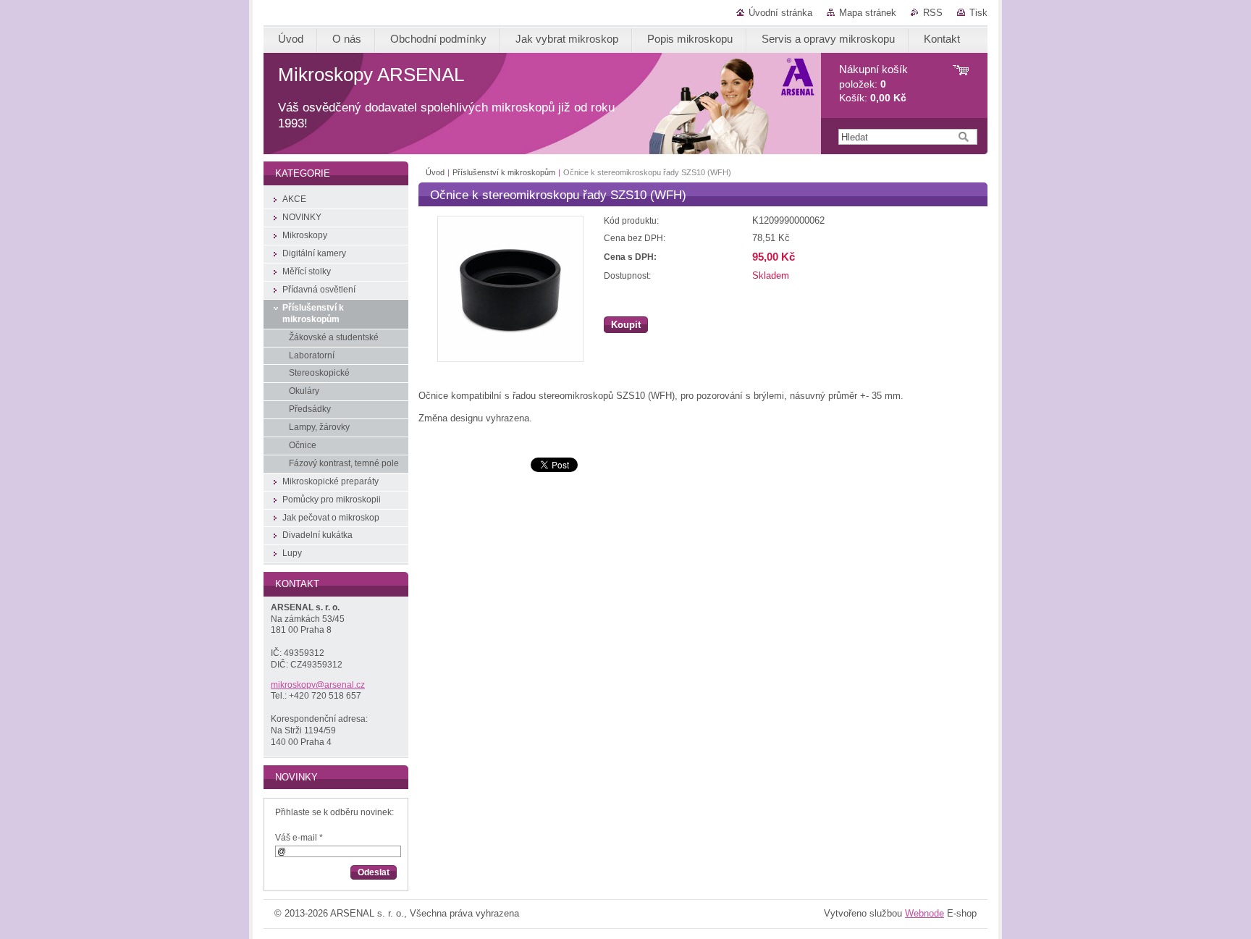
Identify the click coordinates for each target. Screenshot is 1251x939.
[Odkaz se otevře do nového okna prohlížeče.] (510, 358)
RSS (933, 12)
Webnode (924, 913)
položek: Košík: (873, 84)
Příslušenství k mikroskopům (503, 172)
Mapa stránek (867, 12)
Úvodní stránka (780, 12)
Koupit (626, 324)
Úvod (435, 172)
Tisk (978, 12)
